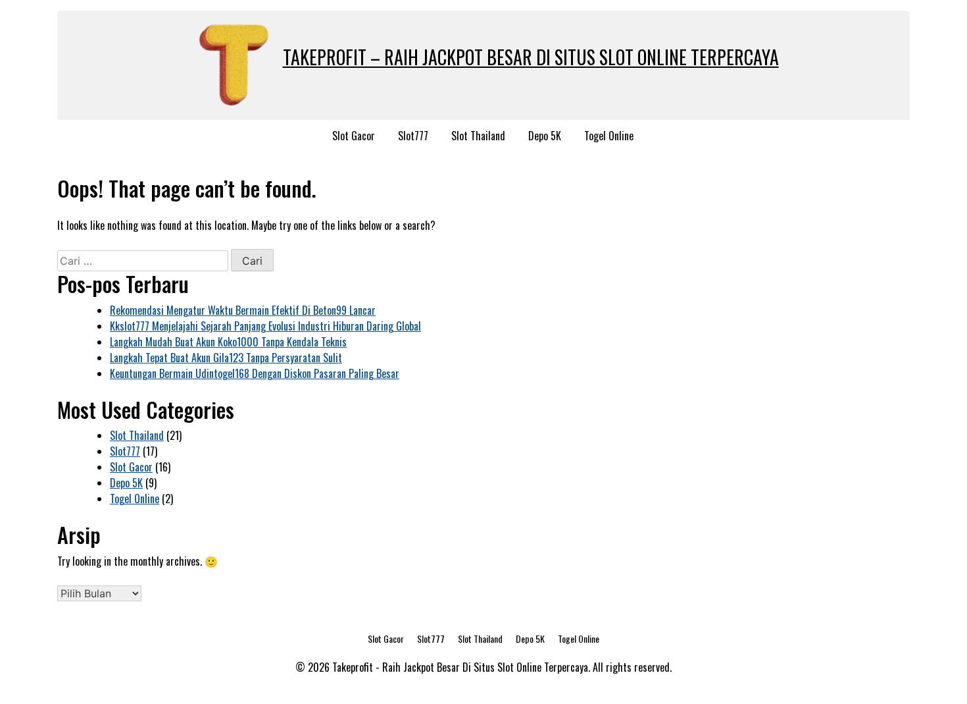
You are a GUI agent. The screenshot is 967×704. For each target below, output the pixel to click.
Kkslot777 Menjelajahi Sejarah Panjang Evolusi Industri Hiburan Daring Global (265, 326)
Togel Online (608, 136)
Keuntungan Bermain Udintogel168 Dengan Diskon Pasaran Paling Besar (254, 373)
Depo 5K (544, 136)
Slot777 (413, 136)
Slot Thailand (478, 136)
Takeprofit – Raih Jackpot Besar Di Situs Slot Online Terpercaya (531, 56)
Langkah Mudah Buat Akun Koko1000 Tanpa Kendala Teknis (228, 342)
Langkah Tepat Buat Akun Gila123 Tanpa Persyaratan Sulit (226, 358)
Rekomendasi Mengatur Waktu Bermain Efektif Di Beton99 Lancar (243, 310)
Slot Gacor (353, 136)
